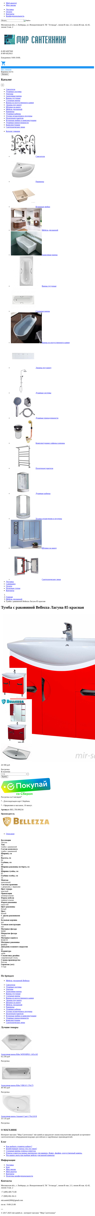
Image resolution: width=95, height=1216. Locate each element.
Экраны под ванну (14, 105)
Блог (8, 1167)
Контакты (10, 14)
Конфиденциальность (15, 16)
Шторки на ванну (13, 107)
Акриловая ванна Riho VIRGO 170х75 (17, 1085)
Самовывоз (10, 584)
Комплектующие (13, 125)
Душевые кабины (13, 114)
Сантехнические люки (15, 127)
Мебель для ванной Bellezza (17, 981)
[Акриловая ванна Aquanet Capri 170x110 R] (16, 1114)
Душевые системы (14, 91)
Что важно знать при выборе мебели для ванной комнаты (30, 1155)
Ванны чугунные (13, 98)
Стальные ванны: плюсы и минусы (21, 1151)
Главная (9, 597)
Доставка (10, 9)
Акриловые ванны (14, 96)
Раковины (10, 111)
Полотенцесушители (15, 118)
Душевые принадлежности (17, 123)
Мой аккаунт (11, 3)
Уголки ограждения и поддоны (19, 116)
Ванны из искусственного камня (20, 103)
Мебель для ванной (14, 109)
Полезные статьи (13, 588)
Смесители (10, 89)
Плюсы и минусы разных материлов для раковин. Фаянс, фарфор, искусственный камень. (44, 1153)
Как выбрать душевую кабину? (19, 1146)
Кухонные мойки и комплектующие (21, 120)
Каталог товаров (13, 131)
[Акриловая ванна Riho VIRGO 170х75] (16, 1083)
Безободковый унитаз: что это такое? (21, 1149)
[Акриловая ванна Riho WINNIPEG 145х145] (16, 1052)
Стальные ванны (13, 100)
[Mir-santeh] (35, 47)
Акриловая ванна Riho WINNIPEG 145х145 (19, 1054)
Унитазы (9, 94)
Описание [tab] (10, 834)
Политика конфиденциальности (19, 1176)
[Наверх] (2, 1209)
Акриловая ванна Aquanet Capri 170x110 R (19, 1116)
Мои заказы (11, 5)
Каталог (5, 74)
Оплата (9, 12)
